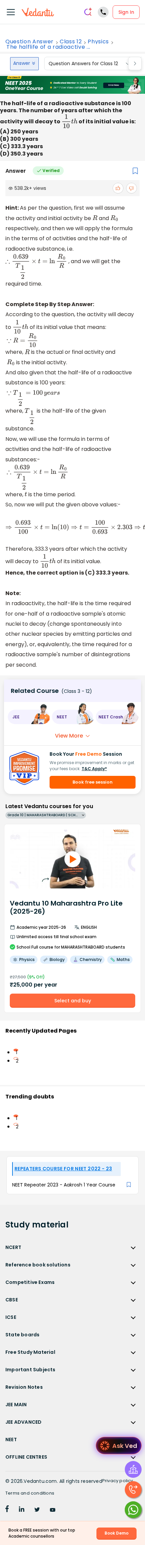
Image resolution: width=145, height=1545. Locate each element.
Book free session (92, 782)
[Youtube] (52, 1510)
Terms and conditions (29, 1493)
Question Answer (29, 41)
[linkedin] (21, 1510)
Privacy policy (117, 1480)
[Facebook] (7, 1510)
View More (69, 736)
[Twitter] (37, 1510)
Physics (98, 41)
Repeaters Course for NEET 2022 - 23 (63, 1168)
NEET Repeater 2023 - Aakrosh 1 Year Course (63, 1184)
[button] (28, 717)
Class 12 (71, 41)
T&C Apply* (94, 768)
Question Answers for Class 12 (83, 63)
